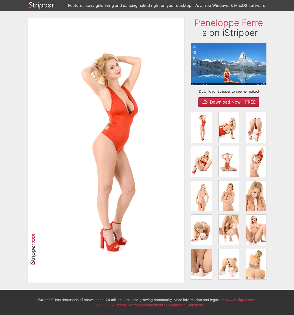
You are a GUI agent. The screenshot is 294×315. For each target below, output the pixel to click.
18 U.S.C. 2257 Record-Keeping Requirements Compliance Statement (147, 305)
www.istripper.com (240, 300)
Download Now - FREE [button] (232, 102)
